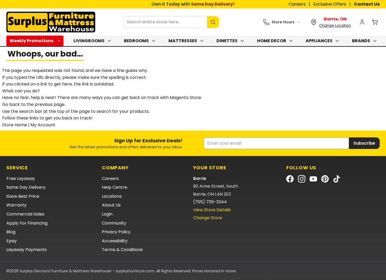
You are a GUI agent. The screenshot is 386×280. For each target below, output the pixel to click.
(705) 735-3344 (210, 202)
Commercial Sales (25, 214)
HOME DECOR (271, 41)
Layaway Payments (26, 250)
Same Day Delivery (26, 187)
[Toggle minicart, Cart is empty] (375, 22)
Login (107, 214)
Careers (297, 4)
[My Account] (362, 22)
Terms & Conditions (122, 250)
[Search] (213, 22)
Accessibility (115, 241)
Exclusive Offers (329, 4)
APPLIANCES (319, 41)
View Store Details (212, 210)
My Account (43, 125)
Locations (112, 196)
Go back (11, 104)
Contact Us (367, 4)
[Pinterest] (325, 179)
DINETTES (226, 41)
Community (114, 223)
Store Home (14, 125)
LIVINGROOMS (89, 41)
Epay (11, 241)
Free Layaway (20, 178)
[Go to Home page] (50, 22)
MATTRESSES (182, 41)
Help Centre (114, 187)
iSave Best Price (22, 196)
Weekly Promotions (31, 41)
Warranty (16, 205)
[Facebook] (290, 179)
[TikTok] (336, 179)
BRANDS (361, 41)
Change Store (207, 218)
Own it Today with (193, 4)
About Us (111, 205)
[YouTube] (313, 179)
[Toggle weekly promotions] (60, 40)
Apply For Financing (26, 223)
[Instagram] (301, 179)
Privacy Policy (116, 232)
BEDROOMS (136, 41)
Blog (10, 232)
